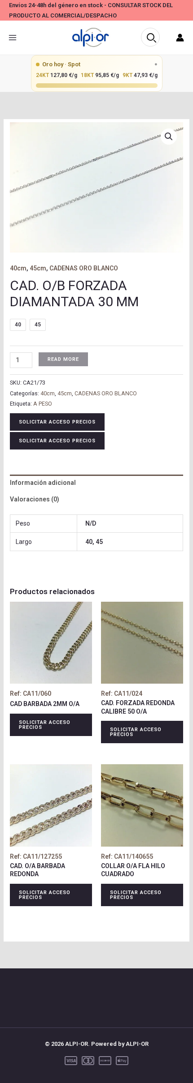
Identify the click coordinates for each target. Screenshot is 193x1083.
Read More (63, 359)
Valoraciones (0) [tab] (34, 499)
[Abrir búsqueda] (150, 37)
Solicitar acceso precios (57, 422)
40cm (18, 268)
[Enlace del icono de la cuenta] (180, 38)
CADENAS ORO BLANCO (83, 268)
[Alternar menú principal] (13, 38)
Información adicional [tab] (43, 482)
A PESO (42, 403)
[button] (169, 136)
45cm (38, 268)
